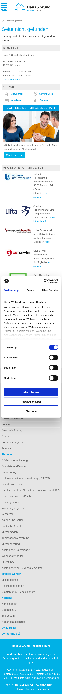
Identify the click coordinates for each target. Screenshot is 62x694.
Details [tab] (30, 290)
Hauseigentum (10, 502)
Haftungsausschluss (13, 621)
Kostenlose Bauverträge (16, 550)
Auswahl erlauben (31, 401)
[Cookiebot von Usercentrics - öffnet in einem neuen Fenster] (44, 281)
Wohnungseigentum (13, 508)
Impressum (8, 615)
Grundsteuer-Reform (14, 466)
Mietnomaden (10, 532)
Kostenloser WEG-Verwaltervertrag (22, 568)
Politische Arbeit (11, 526)
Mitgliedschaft (10, 579)
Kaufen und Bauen (13, 520)
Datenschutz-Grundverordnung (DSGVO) (26, 478)
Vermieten (8, 514)
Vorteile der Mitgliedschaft (31, 107)
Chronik (6, 436)
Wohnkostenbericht (13, 556)
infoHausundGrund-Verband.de (40, 678)
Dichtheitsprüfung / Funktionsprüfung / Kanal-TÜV (31, 490)
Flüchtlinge (8, 562)
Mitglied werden (14, 155)
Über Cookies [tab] (50, 290)
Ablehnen (31, 410)
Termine (6, 448)
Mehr (47, 241)
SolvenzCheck (46, 93)
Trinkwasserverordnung (15, 538)
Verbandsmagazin (12, 442)
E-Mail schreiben (11, 79)
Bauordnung (9, 472)
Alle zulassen (31, 392)
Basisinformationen (13, 418)
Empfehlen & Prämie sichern (18, 592)
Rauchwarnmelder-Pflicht (16, 496)
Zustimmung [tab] (11, 290)
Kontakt (7, 597)
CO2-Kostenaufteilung (15, 460)
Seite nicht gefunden (14, 21)
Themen (7, 454)
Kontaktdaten (9, 603)
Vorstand (7, 424)
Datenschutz (9, 609)
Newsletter (15, 100)
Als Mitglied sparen (13, 585)
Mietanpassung (11, 544)
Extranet (44, 100)
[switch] (53, 357)
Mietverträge (17, 93)
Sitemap (19, 689)
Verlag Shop (10, 633)
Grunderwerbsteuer (13, 484)
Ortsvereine (9, 627)
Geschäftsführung (12, 430)
